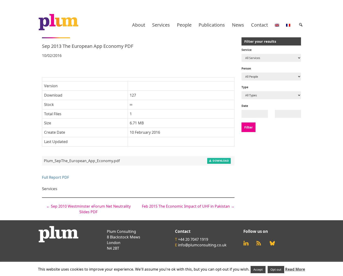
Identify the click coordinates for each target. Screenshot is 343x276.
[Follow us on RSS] (258, 243)
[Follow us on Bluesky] (272, 243)
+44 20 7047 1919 (193, 239)
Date (245, 106)
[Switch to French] (288, 24)
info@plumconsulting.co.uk (202, 245)
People (184, 25)
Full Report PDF (55, 177)
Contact (259, 25)
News (238, 25)
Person (246, 68)
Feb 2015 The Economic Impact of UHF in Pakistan (188, 206)
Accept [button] (258, 269)
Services (161, 25)
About (138, 25)
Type (245, 87)
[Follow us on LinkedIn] (245, 243)
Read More (295, 269)
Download (220, 160)
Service (247, 50)
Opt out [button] (275, 269)
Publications (212, 25)
